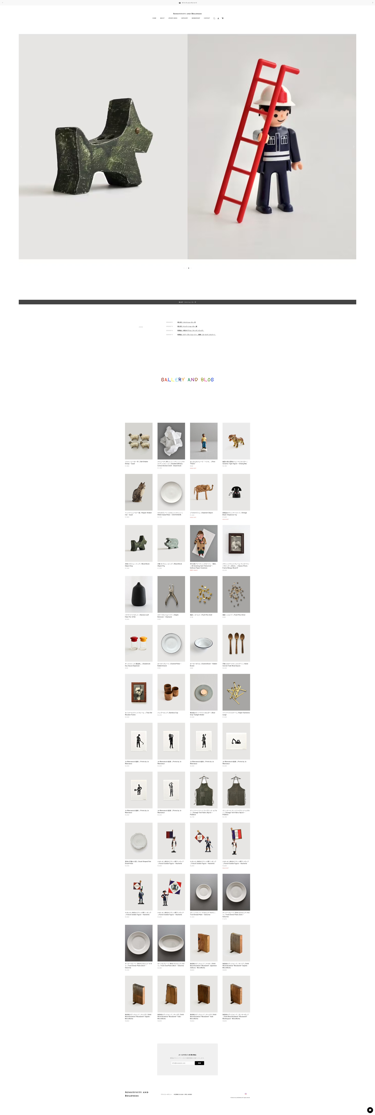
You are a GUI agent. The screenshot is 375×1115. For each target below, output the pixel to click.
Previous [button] (22, 147)
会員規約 (190, 1094)
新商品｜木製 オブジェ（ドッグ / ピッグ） (191, 330)
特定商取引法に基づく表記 (180, 1094)
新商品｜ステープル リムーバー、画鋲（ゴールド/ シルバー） (197, 334)
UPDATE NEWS (172, 18)
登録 (199, 1063)
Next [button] (353, 147)
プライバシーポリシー (166, 1094)
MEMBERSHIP (196, 18)
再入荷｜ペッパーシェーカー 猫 (187, 326)
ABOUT (162, 18)
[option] (187, 146)
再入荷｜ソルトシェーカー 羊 (187, 302)
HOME (154, 18)
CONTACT (207, 18)
